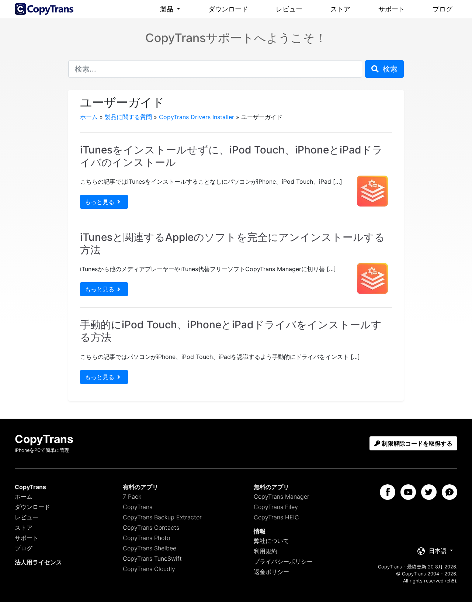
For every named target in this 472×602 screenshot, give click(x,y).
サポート (391, 9)
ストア (340, 9)
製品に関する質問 (128, 117)
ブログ (442, 9)
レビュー (289, 9)
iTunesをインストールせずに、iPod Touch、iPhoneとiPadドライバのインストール (231, 156)
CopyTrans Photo (146, 538)
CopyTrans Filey (276, 507)
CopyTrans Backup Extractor (162, 517)
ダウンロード (228, 9)
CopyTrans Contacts (151, 527)
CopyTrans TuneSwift (152, 558)
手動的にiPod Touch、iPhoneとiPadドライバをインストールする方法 (231, 330)
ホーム (89, 117)
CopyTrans (137, 507)
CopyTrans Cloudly (149, 568)
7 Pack (132, 496)
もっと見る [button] (99, 201)
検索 (389, 69)
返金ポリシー (271, 571)
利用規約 (265, 551)
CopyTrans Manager (281, 496)
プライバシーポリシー (283, 561)
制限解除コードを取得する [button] (416, 443)
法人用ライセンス (38, 562)
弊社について (271, 540)
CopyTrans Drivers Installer (196, 117)
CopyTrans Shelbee (149, 548)
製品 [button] (167, 9)
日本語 (437, 550)
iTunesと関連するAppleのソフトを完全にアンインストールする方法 (232, 243)
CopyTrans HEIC (276, 517)
